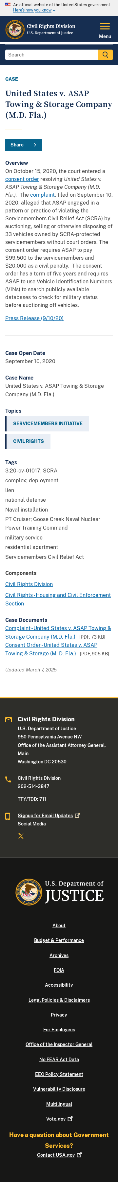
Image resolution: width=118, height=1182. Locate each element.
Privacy (59, 1015)
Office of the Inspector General (59, 1044)
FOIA (59, 970)
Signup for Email (45, 815)
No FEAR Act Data (59, 1059)
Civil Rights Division (29, 584)
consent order (22, 179)
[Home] (40, 37)
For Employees (59, 1029)
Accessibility (59, 985)
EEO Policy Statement (59, 1074)
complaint (42, 195)
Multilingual (59, 1104)
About (59, 925)
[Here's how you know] (59, 8)
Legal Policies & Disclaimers (59, 1000)
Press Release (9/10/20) (34, 318)
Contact (56, 1155)
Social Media (32, 823)
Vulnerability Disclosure (59, 1089)
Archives (59, 955)
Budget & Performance (59, 940)
